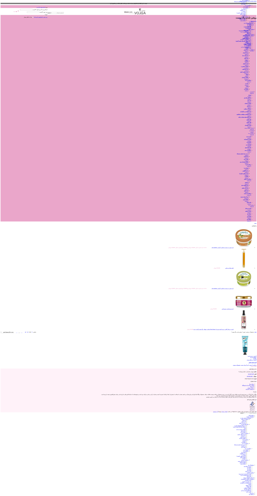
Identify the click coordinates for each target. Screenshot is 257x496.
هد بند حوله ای (248, 36)
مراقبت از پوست (244, 433)
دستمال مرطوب (247, 44)
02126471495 (251, 374)
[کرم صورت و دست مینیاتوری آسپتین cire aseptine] (243, 247)
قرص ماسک (248, 41)
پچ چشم (244, 420)
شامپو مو (249, 26)
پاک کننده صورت (244, 424)
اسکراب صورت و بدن (241, 429)
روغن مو (249, 25)
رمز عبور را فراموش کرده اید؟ (40, 17)
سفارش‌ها (251, 384)
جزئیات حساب (250, 387)
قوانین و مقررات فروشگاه (248, 385)
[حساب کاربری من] (33, 5)
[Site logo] (140, 15)
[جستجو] (55, 10)
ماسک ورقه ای (242, 438)
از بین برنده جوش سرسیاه (240, 1)
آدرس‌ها (252, 386)
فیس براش (248, 48)
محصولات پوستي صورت (245, 418)
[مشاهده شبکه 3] (19, 332)
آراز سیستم (215, 411)
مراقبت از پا (245, 7)
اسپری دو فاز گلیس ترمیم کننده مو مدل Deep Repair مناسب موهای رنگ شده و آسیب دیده (213, 329)
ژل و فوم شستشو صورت (240, 425)
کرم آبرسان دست (242, 18)
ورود (46, 14)
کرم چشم (243, 421)
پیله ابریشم (243, 430)
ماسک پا (244, 15)
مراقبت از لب (245, 439)
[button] (252, 356)
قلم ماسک (248, 43)
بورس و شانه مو (247, 23)
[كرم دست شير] (246, 354)
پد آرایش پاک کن (247, 45)
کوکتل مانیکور (243, 19)
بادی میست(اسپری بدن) (245, 31)
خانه (255, 332)
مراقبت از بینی (245, 443)
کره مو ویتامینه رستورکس (227, 308)
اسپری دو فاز (248, 28)
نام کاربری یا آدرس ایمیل (40, 9)
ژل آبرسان (243, 435)
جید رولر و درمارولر (246, 38)
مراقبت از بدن (248, 5)
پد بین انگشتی (243, 10)
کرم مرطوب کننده (242, 434)
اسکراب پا (243, 9)
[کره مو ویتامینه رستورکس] (243, 308)
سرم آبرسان (243, 437)
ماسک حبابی (243, 432)
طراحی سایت (224, 411)
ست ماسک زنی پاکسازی (245, 39)
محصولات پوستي (236, 365)
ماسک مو (249, 24)
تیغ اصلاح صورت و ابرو (246, 47)
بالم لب (244, 440)
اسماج (249, 40)
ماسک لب (243, 442)
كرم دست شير (252, 362)
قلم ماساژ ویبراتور (229, 268)
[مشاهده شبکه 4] (16, 332)
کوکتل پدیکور (243, 14)
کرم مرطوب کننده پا (241, 12)
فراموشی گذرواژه (250, 389)
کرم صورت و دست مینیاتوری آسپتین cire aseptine (222, 247)
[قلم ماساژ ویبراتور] (243, 268)
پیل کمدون (243, 2)
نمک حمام (249, 33)
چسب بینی (243, 4)
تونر (245, 428)
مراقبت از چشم (244, 419)
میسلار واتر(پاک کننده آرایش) (239, 426)
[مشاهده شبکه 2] (21, 332)
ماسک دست (243, 20)
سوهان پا (244, 11)
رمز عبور (43, 12)
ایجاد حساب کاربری (40, 7)
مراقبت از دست (244, 16)
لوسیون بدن (245, 6)
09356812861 (250, 376)
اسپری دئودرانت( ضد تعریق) (245, 30)
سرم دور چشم (242, 423)
